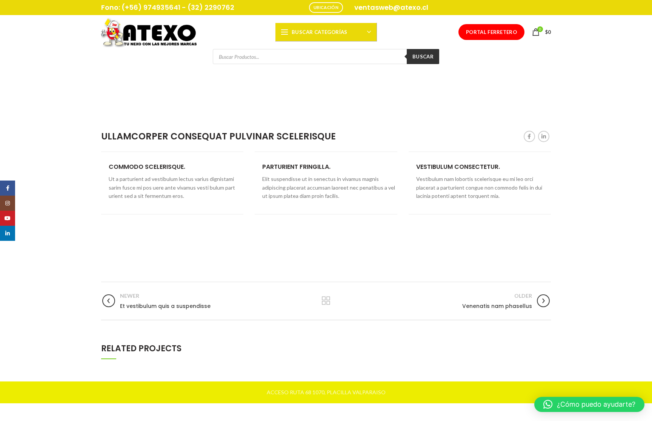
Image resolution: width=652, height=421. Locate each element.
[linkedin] (543, 136)
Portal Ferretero (491, 32)
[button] (589, 404)
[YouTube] (7, 218)
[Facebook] (529, 136)
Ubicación (326, 7)
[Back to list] (326, 300)
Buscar (423, 57)
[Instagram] (7, 203)
